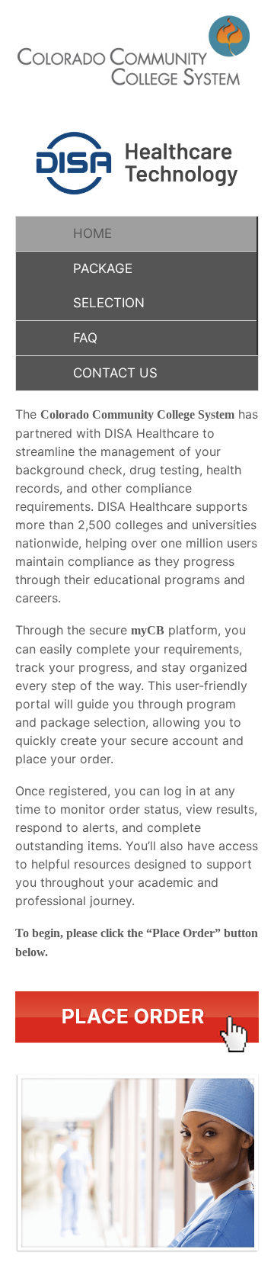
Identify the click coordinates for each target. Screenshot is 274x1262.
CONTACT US (115, 373)
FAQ (85, 337)
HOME (92, 233)
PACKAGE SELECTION (109, 285)
